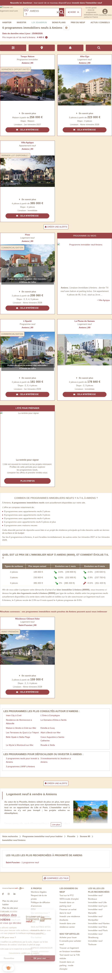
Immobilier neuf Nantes (99, 923)
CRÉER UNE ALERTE (57, 227)
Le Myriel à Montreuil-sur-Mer (19, 745)
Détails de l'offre (28, 282)
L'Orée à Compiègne (50, 715)
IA (74, 12)
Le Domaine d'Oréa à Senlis (53, 720)
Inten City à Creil (13, 715)
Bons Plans (58, 22)
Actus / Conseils (100, 22)
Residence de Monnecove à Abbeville (19, 722)
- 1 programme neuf (22, 862)
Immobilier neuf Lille (97, 902)
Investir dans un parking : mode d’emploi (67, 965)
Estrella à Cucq (48, 728)
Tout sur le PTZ (67, 895)
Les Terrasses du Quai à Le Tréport (22, 732)
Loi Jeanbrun (39, 22)
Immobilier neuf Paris (98, 930)
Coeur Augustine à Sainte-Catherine (53, 739)
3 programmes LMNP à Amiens (20, 766)
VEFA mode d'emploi (69, 899)
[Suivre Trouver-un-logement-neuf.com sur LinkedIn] (14, 894)
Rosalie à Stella (48, 745)
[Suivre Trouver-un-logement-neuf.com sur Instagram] (8, 894)
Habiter (6, 22)
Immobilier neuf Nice (97, 927)
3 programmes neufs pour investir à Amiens (22, 760)
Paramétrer (18, 958)
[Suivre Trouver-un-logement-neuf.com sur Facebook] (3, 894)
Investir (21, 22)
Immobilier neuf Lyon (97, 906)
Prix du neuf (78, 22)
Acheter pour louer (68, 937)
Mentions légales (39, 892)
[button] (8, 968)
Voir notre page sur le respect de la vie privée (24, 949)
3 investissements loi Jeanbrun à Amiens (56, 760)
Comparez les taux (57, 878)
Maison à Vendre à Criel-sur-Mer (21, 728)
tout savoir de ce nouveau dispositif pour (56, 3)
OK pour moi (49, 958)
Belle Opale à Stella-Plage (18, 737)
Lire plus (56, 824)
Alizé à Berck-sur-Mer (51, 732)
